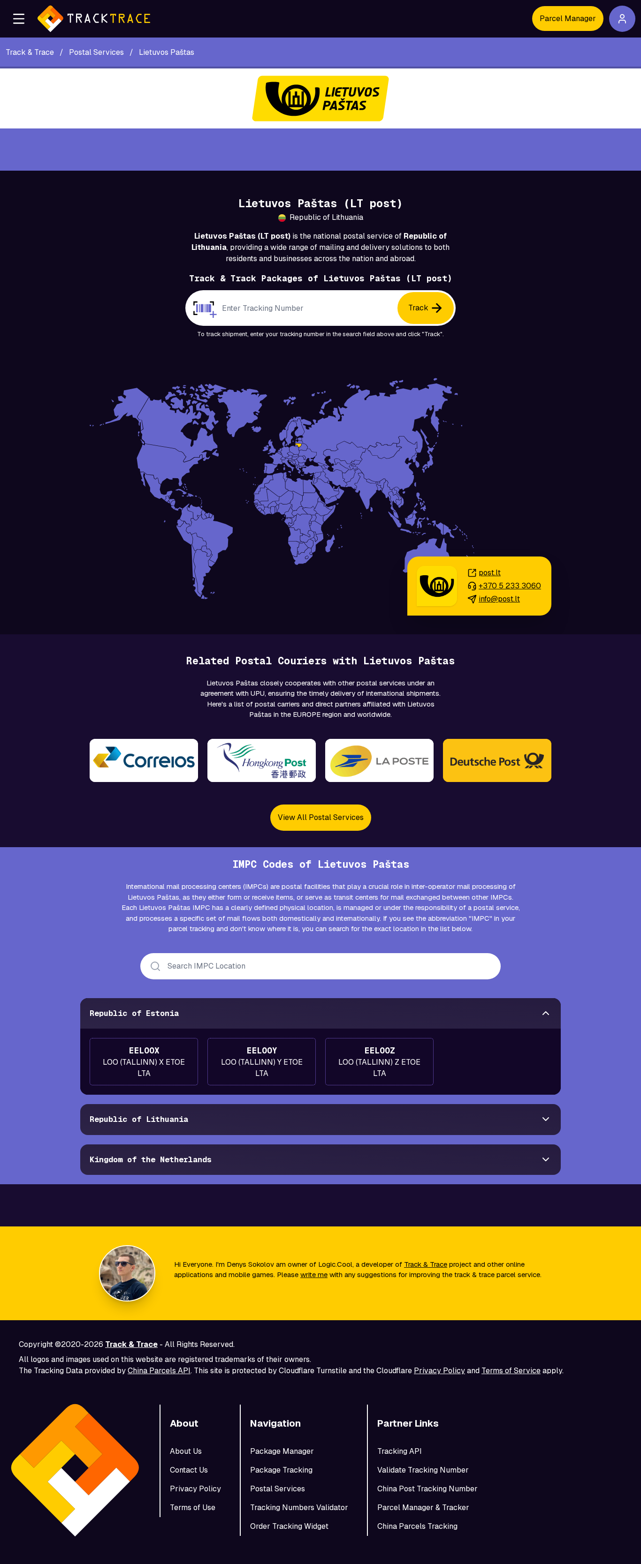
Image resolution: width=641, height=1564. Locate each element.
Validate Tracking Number (423, 1470)
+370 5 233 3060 (510, 586)
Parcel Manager (568, 18)
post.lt (490, 573)
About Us (186, 1451)
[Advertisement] (320, 149)
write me (314, 1274)
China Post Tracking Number (427, 1489)
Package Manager (282, 1451)
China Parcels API (159, 1371)
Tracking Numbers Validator (299, 1507)
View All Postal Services (321, 817)
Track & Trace (425, 1264)
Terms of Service (511, 1371)
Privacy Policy (439, 1371)
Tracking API (399, 1451)
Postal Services (277, 1489)
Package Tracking (281, 1470)
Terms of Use (192, 1507)
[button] (18, 18)
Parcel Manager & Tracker (423, 1507)
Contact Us (189, 1470)
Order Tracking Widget (289, 1526)
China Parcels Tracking (417, 1526)
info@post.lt (499, 599)
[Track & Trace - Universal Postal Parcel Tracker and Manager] (94, 19)
